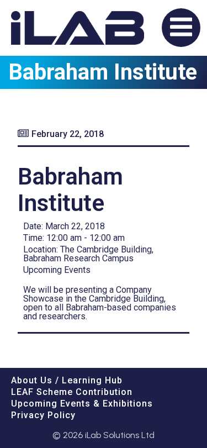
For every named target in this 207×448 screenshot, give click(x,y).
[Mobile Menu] (181, 27)
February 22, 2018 (67, 134)
